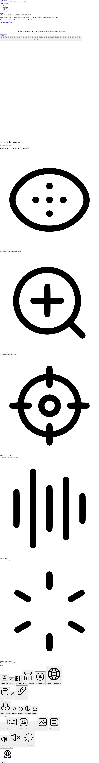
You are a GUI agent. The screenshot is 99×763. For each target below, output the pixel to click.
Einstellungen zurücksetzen (6, 747)
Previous (2, 13)
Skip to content (3, 0)
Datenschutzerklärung (49, 31)
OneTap (9, 145)
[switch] (0, 252)
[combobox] (41, 38)
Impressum (40, 31)
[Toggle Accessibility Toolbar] (3, 35)
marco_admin (14, 14)
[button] (4, 679)
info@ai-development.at (60, 31)
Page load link (3, 34)
